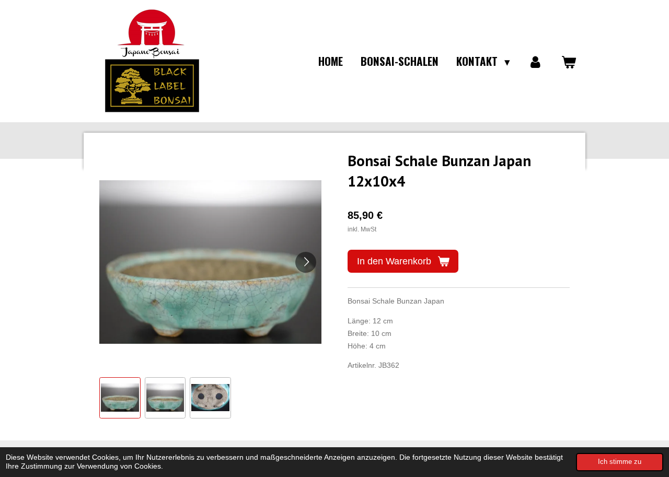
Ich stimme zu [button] (619, 462)
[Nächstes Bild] (305, 262)
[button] (120, 397)
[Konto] (535, 61)
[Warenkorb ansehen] (568, 61)
